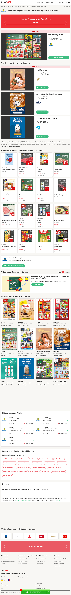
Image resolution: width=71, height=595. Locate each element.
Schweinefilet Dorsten (23, 467)
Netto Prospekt (40, 561)
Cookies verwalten (41, 588)
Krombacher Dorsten (45, 459)
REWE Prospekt (22, 563)
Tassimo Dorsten (49, 463)
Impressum (39, 583)
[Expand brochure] (24, 46)
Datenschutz (4, 585)
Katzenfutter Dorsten (58, 471)
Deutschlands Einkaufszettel (61, 559)
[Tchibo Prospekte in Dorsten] (53, 536)
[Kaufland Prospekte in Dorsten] (29, 536)
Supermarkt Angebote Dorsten (20, 6)
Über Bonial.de (5, 559)
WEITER (35, 23)
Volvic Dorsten (7, 475)
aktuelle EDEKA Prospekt (22, 500)
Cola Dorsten (32, 459)
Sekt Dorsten (45, 471)
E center (57, 500)
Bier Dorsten (22, 459)
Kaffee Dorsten (61, 463)
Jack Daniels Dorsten (9, 459)
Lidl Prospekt (39, 563)
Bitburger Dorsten (8, 467)
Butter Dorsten (34, 471)
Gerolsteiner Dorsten (9, 471)
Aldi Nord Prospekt (41, 559)
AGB (2, 588)
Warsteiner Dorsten (53, 467)
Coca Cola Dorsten (23, 463)
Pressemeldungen (59, 566)
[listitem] (9, 164)
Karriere (3, 563)
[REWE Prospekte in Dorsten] (41, 536)
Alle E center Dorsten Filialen (13, 266)
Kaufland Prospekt (23, 561)
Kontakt (38, 585)
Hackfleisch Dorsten (9, 463)
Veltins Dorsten (59, 459)
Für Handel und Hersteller (8, 561)
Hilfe (2, 583)
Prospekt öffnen (58, 57)
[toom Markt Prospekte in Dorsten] (65, 536)
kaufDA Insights (58, 561)
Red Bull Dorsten (37, 463)
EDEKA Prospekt (22, 559)
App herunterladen (59, 563)
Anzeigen (66, 6)
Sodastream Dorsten (39, 467)
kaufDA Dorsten (5, 6)
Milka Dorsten (23, 471)
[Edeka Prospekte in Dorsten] (6, 536)
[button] (35, 45)
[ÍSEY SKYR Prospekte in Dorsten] (17, 536)
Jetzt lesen (37, 284)
